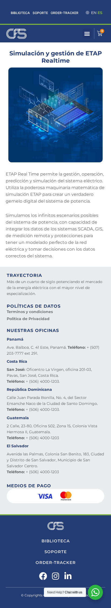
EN (93, 12)
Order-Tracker (64, 13)
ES (100, 12)
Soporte (40, 13)
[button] (87, 33)
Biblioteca (20, 13)
